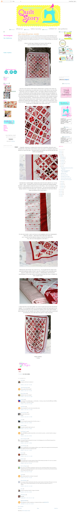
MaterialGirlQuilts (24, 480)
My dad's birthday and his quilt (66, 178)
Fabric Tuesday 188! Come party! (66, 179)
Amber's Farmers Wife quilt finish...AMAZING (28, 34)
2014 (61, 155)
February (62, 186)
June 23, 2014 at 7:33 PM (26, 450)
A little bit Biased (32, 35)
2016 (61, 152)
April (62, 183)
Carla (21, 419)
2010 (61, 194)
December (63, 157)
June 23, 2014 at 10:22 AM (26, 396)
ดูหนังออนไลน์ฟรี (24, 500)
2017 (61, 151)
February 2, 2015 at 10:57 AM (27, 497)
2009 (61, 195)
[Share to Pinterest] (29, 374)
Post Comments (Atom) (26, 510)
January (62, 187)
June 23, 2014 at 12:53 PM (26, 416)
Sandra (22, 380)
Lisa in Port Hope (23, 445)
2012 (61, 191)
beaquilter (22, 399)
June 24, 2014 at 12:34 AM (26, 456)
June (62, 166)
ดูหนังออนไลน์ (46, 502)
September (63, 161)
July (62, 164)
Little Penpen (23, 406)
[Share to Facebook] (28, 374)
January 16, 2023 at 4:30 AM (27, 503)
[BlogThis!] (25, 374)
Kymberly (22, 458)
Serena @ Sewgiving (24, 438)
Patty (22, 488)
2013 (61, 189)
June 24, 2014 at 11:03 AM (26, 486)
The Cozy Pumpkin (24, 466)
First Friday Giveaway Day (65, 176)
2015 (61, 154)
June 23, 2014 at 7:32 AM (26, 384)
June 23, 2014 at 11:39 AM (26, 409)
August (62, 163)
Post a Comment (20, 506)
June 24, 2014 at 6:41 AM (26, 471)
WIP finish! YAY (63, 173)
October (62, 160)
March (62, 184)
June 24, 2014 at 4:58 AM (26, 463)
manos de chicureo (24, 412)
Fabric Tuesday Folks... (64, 174)
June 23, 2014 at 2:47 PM (26, 428)
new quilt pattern (42, 39)
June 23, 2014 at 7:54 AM (26, 390)
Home (38, 508)
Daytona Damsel (23, 393)
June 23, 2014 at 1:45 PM (26, 422)
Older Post (56, 508)
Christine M (23, 425)
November (63, 158)
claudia (22, 474)
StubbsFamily (23, 494)
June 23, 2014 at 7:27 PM (26, 443)
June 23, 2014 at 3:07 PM (26, 435)
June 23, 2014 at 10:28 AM (26, 403)
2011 (61, 192)
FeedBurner (13, 141)
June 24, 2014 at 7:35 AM (26, 477)
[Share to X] (27, 374)
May (62, 181)
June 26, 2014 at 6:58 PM (26, 492)
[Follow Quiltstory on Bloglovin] (64, 80)
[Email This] (24, 374)
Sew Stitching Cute (24, 431)
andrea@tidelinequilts (24, 387)
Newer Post (20, 508)
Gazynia (22, 452)
